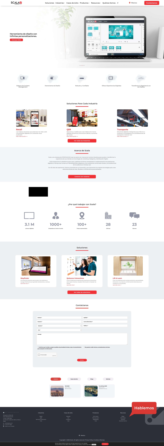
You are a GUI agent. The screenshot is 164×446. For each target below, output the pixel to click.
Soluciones (49, 3)
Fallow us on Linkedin (9, 426)
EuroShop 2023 (103, 386)
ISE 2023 (67, 386)
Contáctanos (151, 3)
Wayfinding (95, 419)
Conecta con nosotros (82, 176)
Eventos (56, 379)
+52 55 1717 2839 (8, 424)
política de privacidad (60, 347)
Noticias (108, 379)
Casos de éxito (72, 3)
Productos (84, 3)
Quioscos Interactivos (75, 278)
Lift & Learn (117, 278)
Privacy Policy (89, 440)
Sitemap (102, 440)
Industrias (59, 3)
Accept (105, 444)
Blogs (91, 379)
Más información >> (21, 136)
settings (94, 444)
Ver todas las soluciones (82, 292)
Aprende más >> (24, 283)
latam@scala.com (9, 423)
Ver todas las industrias (82, 141)
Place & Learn (95, 417)
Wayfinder (24, 278)
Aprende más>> (71, 285)
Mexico (134, 3)
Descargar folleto (16, 39)
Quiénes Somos (109, 3)
